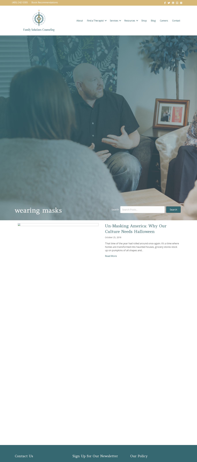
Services (114, 20)
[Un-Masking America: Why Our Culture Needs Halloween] (58, 330)
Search (115, 209)
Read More (111, 256)
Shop (144, 20)
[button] (106, 20)
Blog (153, 20)
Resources (129, 20)
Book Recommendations (44, 2)
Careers (164, 20)
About (79, 20)
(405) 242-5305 (20, 2)
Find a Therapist (95, 20)
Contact (176, 20)
